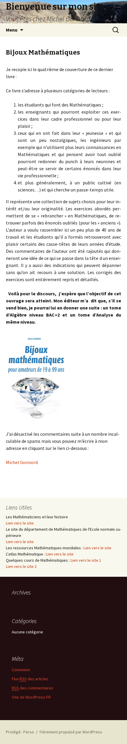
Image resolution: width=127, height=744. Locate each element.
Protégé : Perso (20, 732)
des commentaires (32, 688)
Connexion (21, 669)
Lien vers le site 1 (86, 560)
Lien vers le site (20, 523)
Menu (11, 30)
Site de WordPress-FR (31, 697)
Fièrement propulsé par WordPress (71, 732)
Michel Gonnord (22, 462)
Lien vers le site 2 (21, 566)
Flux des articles (30, 678)
